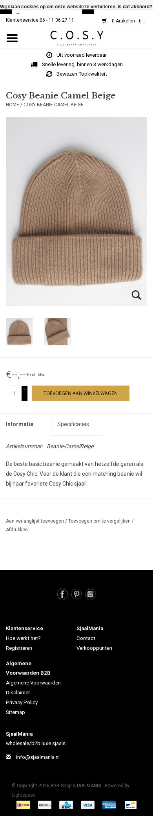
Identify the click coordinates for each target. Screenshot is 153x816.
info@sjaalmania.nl (38, 757)
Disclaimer (18, 692)
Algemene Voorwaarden (33, 683)
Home (12, 105)
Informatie (19, 424)
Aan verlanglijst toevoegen (35, 521)
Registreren (19, 648)
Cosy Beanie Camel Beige (54, 105)
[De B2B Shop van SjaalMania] (88, 38)
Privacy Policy (22, 702)
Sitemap (15, 712)
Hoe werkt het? (23, 638)
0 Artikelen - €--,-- (129, 21)
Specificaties (73, 424)
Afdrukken (17, 529)
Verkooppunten (94, 648)
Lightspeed (24, 795)
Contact (85, 638)
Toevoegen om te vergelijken (100, 521)
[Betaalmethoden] (24, 805)
